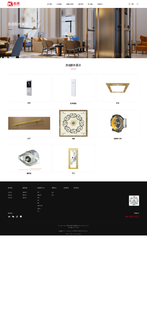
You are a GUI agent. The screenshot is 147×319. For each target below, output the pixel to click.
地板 (38, 203)
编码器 (39, 208)
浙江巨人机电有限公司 (68, 230)
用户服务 (90, 4)
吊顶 (38, 197)
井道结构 (25, 197)
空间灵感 (59, 4)
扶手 (38, 200)
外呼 (38, 192)
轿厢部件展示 (70, 4)
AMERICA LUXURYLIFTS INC (79, 230)
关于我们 (49, 4)
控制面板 (39, 194)
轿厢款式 (25, 194)
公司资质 (10, 197)
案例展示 (80, 4)
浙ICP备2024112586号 (73, 227)
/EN (133, 4)
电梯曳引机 (40, 205)
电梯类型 (25, 192)
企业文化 (10, 194)
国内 (53, 192)
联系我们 (100, 4)
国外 (53, 194)
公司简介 (10, 192)
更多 (87, 230)
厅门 (38, 211)
